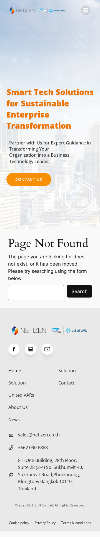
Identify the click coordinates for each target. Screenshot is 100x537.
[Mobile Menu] (85, 10)
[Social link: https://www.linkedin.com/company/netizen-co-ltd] (33, 349)
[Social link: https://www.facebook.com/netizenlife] (16, 349)
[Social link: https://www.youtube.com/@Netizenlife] (50, 349)
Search (79, 291)
